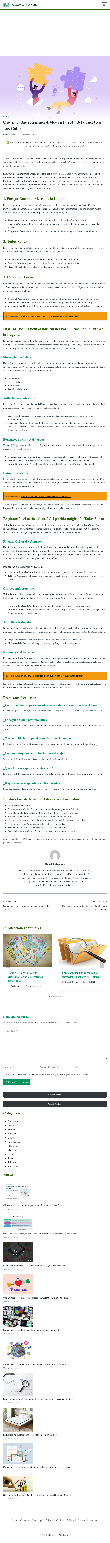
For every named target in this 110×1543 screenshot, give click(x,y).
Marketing (13, 1150)
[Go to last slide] (8, 964)
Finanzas (12, 1133)
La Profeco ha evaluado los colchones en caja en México (30, 1434)
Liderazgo (12, 1145)
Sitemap (94, 1520)
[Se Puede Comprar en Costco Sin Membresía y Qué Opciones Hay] (18, 1252)
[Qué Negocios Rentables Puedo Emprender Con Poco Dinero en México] (18, 1484)
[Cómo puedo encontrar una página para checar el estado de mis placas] (18, 1453)
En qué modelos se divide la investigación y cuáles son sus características (38, 1398)
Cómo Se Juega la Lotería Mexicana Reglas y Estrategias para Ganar (25, 977)
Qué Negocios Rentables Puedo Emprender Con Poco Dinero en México (37, 1495)
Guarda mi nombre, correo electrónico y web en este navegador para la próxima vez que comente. (47, 1074)
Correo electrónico (50, 1067)
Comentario (10, 1030)
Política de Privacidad (77, 1520)
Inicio (15, 1520)
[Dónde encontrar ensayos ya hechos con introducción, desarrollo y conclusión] (18, 1222)
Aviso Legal (37, 1520)
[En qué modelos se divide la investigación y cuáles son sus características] (18, 1384)
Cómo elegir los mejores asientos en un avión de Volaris (26, 905)
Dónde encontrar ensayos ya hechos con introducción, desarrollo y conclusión (40, 1233)
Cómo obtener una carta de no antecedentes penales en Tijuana (80, 975)
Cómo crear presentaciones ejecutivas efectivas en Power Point (33, 1205)
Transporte (13, 1166)
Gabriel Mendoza (12, 134)
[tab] (49, 996)
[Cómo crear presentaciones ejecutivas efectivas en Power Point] (18, 1192)
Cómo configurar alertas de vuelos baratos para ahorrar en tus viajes (84, 905)
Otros (6, 116)
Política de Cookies (55, 1520)
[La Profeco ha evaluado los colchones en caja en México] (18, 1420)
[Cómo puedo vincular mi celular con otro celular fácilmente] (18, 1316)
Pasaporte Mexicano (55, 1104)
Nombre (9, 1067)
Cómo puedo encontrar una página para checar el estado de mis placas (36, 1467)
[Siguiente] (102, 964)
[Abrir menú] (104, 4)
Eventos (11, 1129)
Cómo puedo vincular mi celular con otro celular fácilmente (31, 1329)
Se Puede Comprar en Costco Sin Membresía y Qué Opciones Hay (34, 1265)
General (11, 1137)
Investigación (14, 1141)
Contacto (24, 1520)
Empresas (12, 1125)
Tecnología (13, 1158)
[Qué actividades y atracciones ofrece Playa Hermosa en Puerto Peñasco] (18, 1284)
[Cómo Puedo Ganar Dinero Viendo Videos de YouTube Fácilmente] (18, 1349)
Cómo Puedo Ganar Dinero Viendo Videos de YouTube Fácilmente (34, 1364)
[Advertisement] (55, 29)
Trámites (12, 1162)
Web (78, 1067)
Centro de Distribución (55, 1094)
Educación (13, 1121)
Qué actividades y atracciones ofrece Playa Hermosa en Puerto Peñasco (37, 1297)
